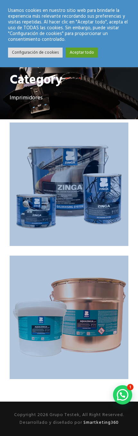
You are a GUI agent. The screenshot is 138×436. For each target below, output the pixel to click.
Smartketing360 (100, 422)
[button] (122, 394)
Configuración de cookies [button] (35, 52)
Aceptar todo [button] (82, 52)
